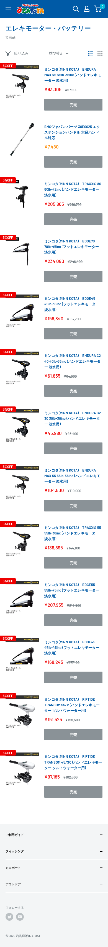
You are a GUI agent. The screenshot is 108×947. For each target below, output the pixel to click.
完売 (73, 105)
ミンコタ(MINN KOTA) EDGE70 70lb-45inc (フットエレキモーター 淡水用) (71, 246)
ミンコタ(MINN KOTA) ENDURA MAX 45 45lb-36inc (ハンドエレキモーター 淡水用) (72, 75)
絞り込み (21, 53)
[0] (97, 9)
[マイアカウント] (86, 9)
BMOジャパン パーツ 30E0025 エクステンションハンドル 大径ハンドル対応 (72, 132)
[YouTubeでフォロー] (20, 917)
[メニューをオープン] (8, 9)
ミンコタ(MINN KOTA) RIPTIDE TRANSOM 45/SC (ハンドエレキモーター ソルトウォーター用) (73, 762)
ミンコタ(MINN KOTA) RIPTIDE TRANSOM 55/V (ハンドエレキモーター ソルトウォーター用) (72, 705)
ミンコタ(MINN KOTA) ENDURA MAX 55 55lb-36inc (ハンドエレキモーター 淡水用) (72, 475)
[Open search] (76, 9)
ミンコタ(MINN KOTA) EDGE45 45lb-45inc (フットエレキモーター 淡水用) (71, 647)
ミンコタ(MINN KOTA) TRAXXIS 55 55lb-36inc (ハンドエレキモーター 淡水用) (72, 533)
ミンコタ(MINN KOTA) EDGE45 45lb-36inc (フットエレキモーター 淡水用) (71, 304)
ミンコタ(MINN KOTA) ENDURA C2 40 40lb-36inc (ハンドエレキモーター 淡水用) (72, 361)
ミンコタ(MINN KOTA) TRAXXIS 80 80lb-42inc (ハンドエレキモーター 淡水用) (72, 189)
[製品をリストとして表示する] (90, 53)
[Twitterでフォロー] (9, 917)
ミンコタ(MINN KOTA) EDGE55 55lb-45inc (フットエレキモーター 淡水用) (71, 590)
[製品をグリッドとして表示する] (99, 53)
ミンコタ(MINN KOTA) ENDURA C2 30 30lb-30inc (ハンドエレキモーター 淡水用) (72, 418)
